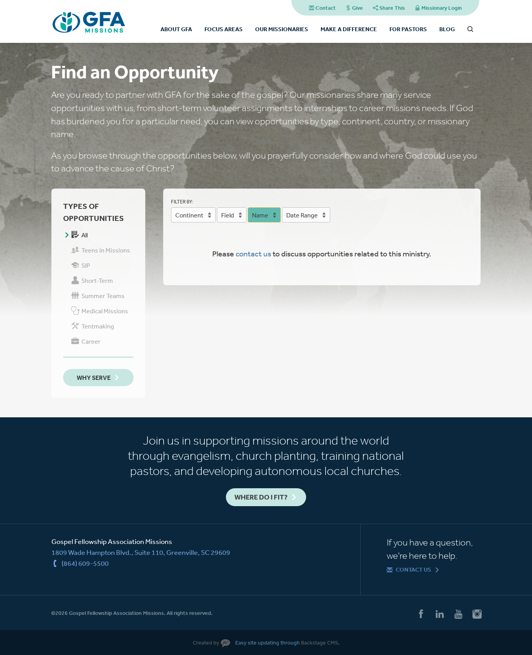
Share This (392, 7)
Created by (206, 642)
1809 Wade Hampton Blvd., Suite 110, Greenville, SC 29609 (140, 552)
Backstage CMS (319, 642)
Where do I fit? (260, 497)
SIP (85, 265)
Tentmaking (97, 326)
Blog (447, 29)
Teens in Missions (105, 250)
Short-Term (97, 280)
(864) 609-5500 (85, 563)
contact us (253, 253)
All (84, 235)
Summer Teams (103, 296)
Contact (325, 7)
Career (90, 341)
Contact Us (413, 569)
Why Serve (94, 377)
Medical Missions (104, 311)
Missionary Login (441, 7)
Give (357, 7)
